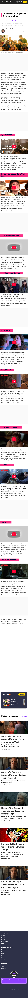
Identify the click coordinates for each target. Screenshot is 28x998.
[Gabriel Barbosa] (3, 33)
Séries (3, 942)
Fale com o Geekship (21, 989)
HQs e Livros (4, 940)
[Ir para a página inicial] (8, 2)
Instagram (4, 950)
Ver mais (24, 745)
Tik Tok (3, 952)
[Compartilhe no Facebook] (12, 20)
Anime (3, 933)
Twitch (3, 954)
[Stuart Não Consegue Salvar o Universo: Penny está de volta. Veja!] (14, 756)
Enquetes (3, 967)
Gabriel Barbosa (11, 31)
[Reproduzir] (14, 155)
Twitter (3, 956)
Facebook (4, 948)
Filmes (3, 935)
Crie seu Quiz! (21, 721)
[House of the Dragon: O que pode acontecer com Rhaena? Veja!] (14, 828)
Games (3, 938)
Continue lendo (6, 778)
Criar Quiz (24, 1)
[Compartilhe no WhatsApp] (16, 20)
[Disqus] (14, 675)
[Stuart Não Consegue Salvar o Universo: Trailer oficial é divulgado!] (14, 904)
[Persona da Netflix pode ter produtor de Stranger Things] (14, 866)
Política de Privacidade (8, 989)
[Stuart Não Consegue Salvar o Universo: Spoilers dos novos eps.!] (14, 792)
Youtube (3, 958)
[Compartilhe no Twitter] (14, 20)
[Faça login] (20, 2)
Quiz (2, 965)
